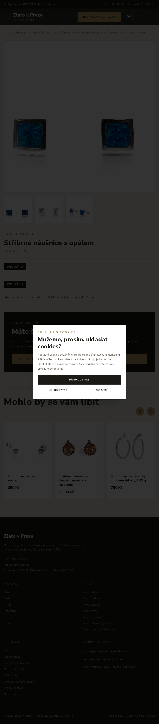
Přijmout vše (79, 379)
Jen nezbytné (58, 390)
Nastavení (101, 390)
